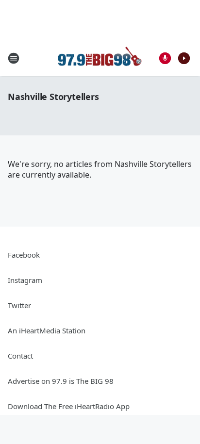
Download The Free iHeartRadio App (69, 406)
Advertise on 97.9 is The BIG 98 (61, 381)
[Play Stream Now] (184, 58)
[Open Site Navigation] (13, 58)
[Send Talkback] (165, 58)
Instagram (25, 280)
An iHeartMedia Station (46, 330)
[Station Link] (100, 58)
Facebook (24, 255)
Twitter (19, 305)
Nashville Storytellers (53, 96)
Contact (20, 356)
